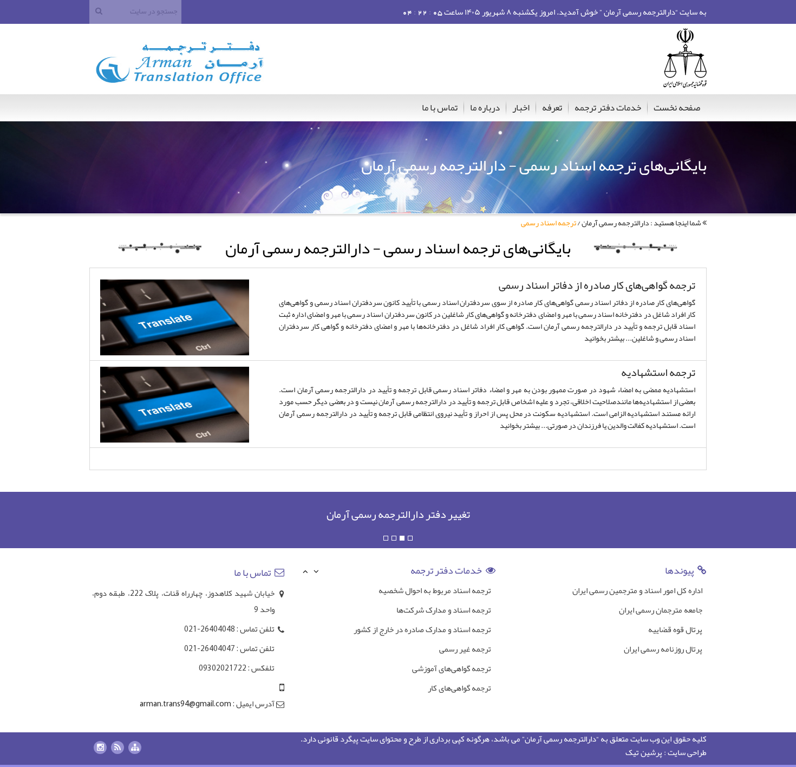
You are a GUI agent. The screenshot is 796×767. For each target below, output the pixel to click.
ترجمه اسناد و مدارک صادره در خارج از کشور (422, 610)
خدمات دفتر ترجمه (608, 107)
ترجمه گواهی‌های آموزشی (451, 649)
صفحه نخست (677, 107)
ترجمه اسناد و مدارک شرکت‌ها (443, 591)
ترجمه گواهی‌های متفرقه (452, 688)
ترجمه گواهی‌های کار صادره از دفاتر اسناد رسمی (597, 285)
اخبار (521, 107)
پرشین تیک (643, 752)
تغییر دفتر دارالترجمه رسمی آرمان (398, 514)
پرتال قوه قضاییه (675, 629)
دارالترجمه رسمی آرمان (615, 222)
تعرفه (552, 107)
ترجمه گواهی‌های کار (459, 669)
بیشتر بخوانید (604, 338)
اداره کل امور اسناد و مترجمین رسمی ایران (637, 590)
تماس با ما (440, 107)
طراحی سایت (687, 752)
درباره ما (485, 107)
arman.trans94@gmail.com (185, 704)
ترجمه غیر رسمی (465, 630)
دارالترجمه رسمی (570, 739)
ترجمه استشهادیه (658, 372)
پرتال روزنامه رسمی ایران (663, 649)
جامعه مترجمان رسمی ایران (660, 610)
